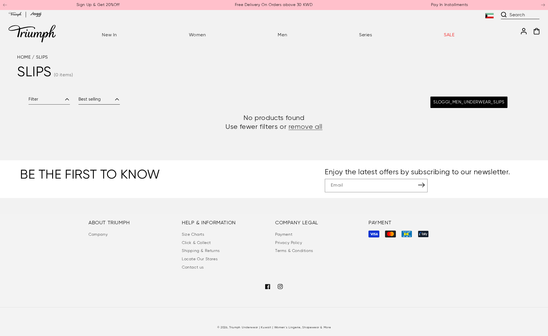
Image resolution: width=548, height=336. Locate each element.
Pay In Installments (449, 5)
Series (365, 35)
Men (282, 35)
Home (24, 57)
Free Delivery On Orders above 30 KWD (274, 5)
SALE (449, 35)
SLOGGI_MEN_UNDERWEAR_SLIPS (469, 102)
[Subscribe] (421, 185)
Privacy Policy (288, 243)
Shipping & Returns (201, 251)
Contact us (193, 267)
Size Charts (193, 235)
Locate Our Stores (199, 259)
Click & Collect (196, 243)
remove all (306, 126)
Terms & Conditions (294, 251)
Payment (283, 235)
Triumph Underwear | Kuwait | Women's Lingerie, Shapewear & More (280, 327)
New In (109, 35)
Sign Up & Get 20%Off (98, 5)
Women (197, 35)
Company (98, 235)
